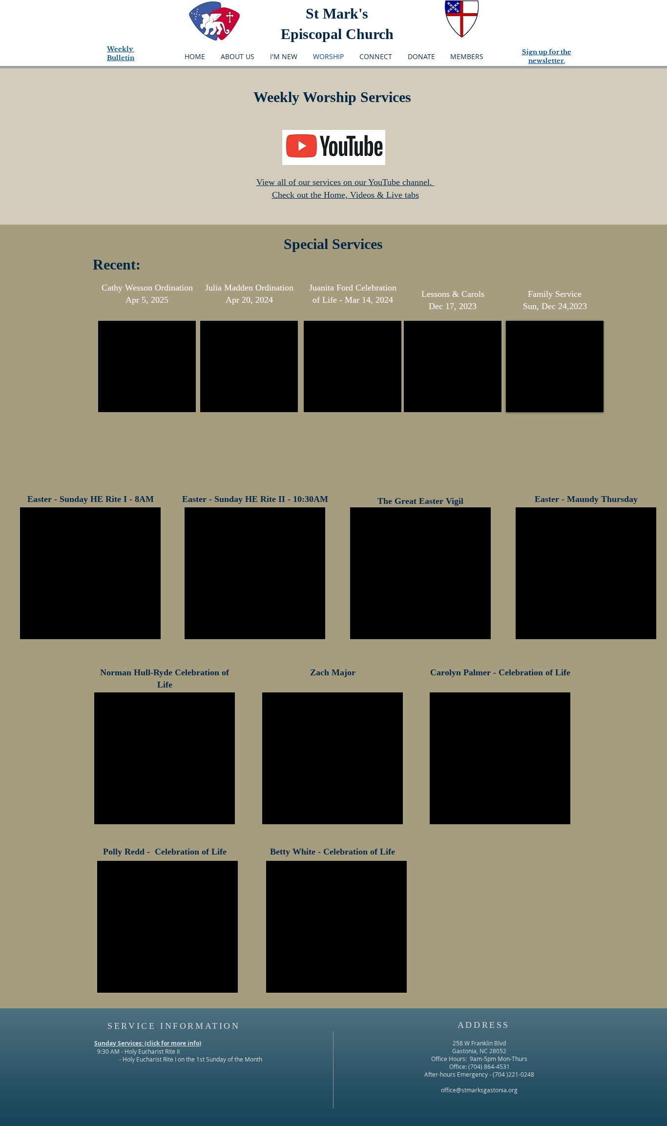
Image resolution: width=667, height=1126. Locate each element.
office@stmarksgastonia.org (479, 1090)
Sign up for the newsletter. (546, 56)
